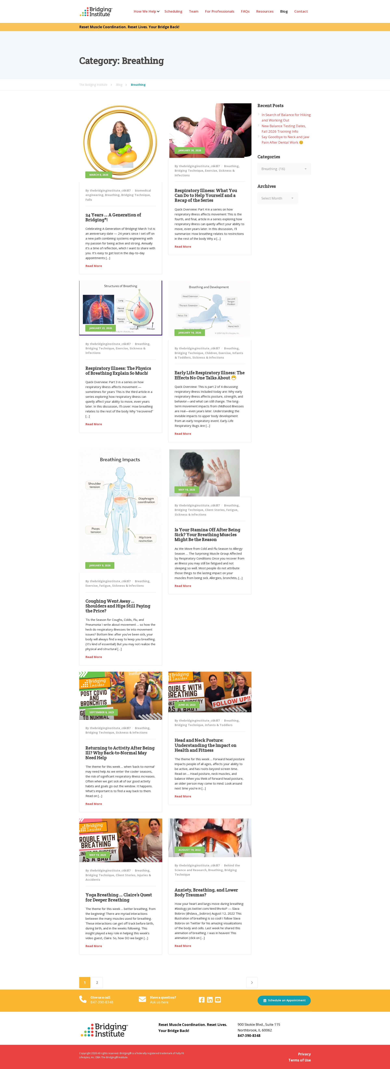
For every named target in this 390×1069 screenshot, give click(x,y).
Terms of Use (299, 1060)
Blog (284, 11)
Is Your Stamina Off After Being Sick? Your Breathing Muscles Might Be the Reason (207, 534)
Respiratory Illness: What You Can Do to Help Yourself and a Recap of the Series (206, 195)
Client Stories (215, 510)
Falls (89, 200)
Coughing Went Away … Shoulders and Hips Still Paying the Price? (118, 606)
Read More (94, 266)
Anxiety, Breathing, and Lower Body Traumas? (206, 892)
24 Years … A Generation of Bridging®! (113, 217)
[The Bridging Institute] (96, 11)
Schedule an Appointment (286, 1000)
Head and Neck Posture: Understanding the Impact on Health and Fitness (205, 745)
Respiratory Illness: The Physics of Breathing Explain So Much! (118, 370)
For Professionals (219, 11)
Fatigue (104, 586)
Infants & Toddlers (219, 725)
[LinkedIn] (210, 1001)
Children (211, 353)
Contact (301, 11)
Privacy (304, 1054)
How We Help (145, 11)
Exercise (211, 170)
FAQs (245, 11)
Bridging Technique (135, 195)
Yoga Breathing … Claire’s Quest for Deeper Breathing (119, 897)
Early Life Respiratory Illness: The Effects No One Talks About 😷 (210, 375)
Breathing (112, 195)
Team (193, 11)
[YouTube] (218, 1001)
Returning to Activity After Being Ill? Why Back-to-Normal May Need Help (120, 752)
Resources (265, 11)
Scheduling (173, 11)
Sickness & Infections (208, 357)
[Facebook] (202, 1001)
